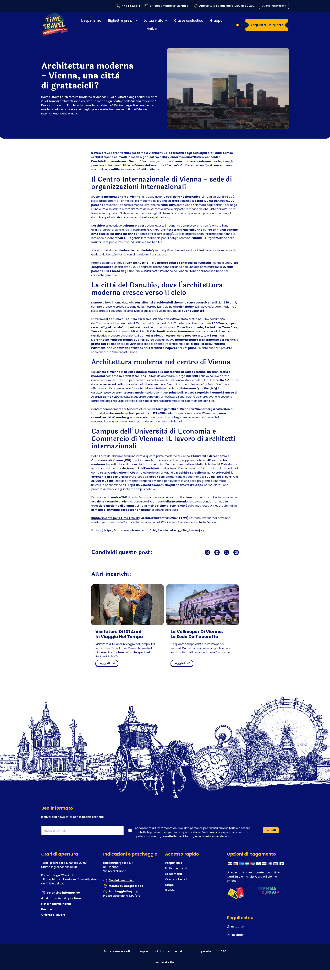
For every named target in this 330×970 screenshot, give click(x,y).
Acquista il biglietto (267, 25)
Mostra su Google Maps (126, 886)
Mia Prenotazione (276, 5)
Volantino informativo (63, 893)
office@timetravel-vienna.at (170, 6)
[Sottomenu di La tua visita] (166, 20)
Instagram (237, 927)
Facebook (237, 935)
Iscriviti (271, 830)
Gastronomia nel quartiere (61, 898)
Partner (46, 909)
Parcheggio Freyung (123, 891)
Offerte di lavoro (53, 915)
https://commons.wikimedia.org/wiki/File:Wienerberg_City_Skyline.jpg (154, 530)
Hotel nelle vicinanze (56, 904)
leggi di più (108, 664)
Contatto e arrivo (121, 880)
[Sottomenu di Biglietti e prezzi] (135, 20)
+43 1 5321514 (131, 6)
